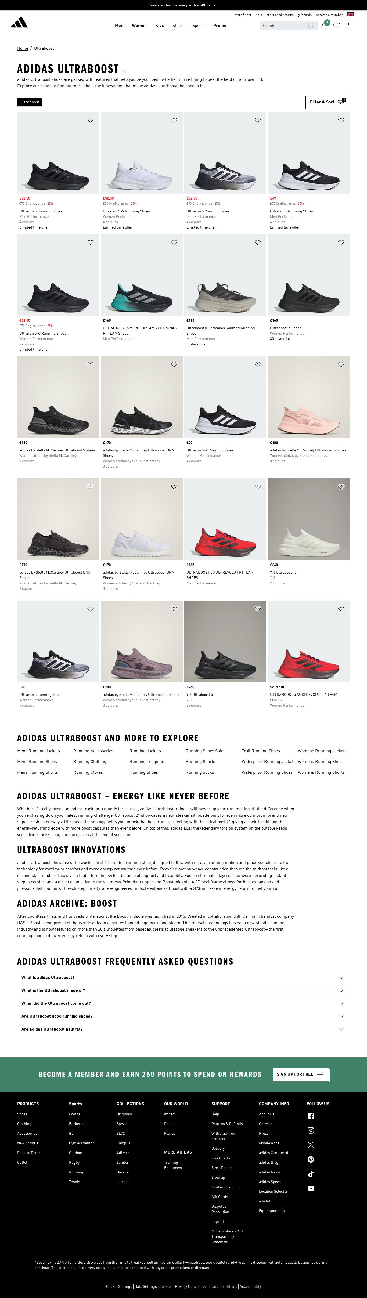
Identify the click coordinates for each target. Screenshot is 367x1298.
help (259, 15)
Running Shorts (200, 762)
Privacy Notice (187, 1287)
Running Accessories (93, 751)
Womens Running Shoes (321, 762)
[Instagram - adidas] (328, 1131)
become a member (329, 15)
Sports (198, 26)
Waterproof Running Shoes (267, 773)
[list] (161, 102)
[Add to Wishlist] (90, 121)
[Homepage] (19, 23)
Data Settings (146, 1287)
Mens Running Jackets (38, 751)
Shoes (178, 26)
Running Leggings (146, 762)
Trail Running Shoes (261, 751)
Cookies (165, 1287)
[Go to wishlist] (336, 25)
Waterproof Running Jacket (267, 762)
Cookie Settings (119, 1287)
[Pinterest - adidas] (328, 1160)
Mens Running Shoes (37, 762)
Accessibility (250, 1287)
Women (139, 26)
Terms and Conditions (219, 1287)
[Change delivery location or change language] (350, 15)
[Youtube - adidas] (328, 1189)
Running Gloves (88, 773)
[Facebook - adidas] (328, 1116)
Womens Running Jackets (322, 751)
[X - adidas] (328, 1145)
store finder (243, 15)
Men (119, 26)
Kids (159, 26)
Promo (219, 26)
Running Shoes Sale (204, 751)
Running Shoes (143, 773)
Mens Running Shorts (37, 773)
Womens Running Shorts (321, 773)
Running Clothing (89, 762)
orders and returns (280, 15)
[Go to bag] (349, 25)
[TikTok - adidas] (328, 1174)
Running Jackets (145, 751)
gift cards (305, 15)
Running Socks (200, 773)
